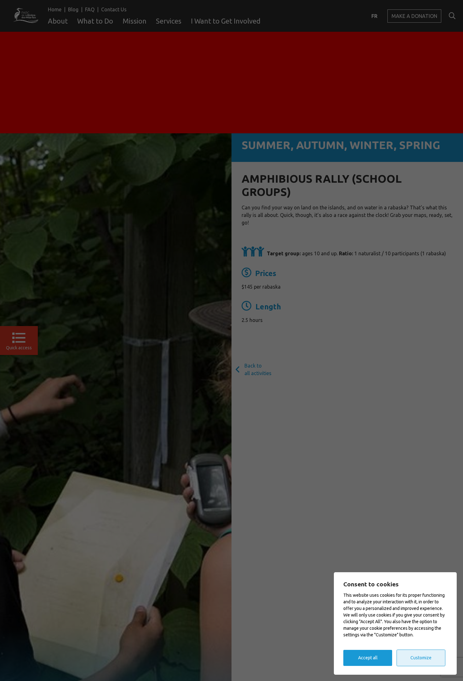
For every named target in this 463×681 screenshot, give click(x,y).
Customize (421, 657)
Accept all (368, 657)
